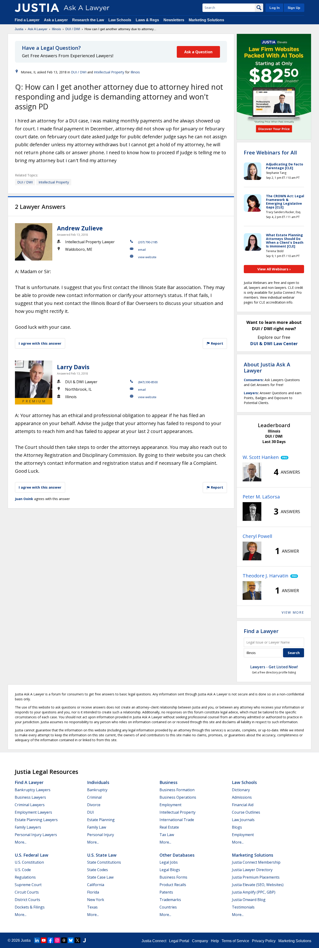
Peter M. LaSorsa (261, 497)
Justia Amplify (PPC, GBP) (253, 892)
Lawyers (251, 393)
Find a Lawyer (27, 20)
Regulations (25, 877)
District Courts (27, 899)
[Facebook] (50, 940)
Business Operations (178, 797)
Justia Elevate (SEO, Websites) (258, 884)
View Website (147, 257)
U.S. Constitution (29, 862)
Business (168, 782)
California (95, 884)
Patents (166, 892)
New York (95, 899)
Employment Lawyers (33, 812)
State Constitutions (104, 862)
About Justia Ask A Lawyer (267, 367)
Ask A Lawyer (37, 29)
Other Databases (177, 855)
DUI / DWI (72, 29)
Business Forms (173, 877)
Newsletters (173, 20)
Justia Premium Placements (256, 877)
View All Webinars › (274, 269)
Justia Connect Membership (256, 862)
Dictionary (241, 789)
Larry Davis (73, 367)
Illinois (56, 29)
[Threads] (64, 940)
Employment (170, 804)
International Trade (177, 819)
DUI (90, 812)
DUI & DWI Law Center (274, 343)
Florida (93, 892)
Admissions (242, 797)
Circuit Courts (27, 892)
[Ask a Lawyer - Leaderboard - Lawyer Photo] (252, 472)
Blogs (237, 827)
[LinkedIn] (37, 940)
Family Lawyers (28, 827)
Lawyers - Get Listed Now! (274, 666)
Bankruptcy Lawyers (32, 789)
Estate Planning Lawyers (36, 819)
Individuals (98, 782)
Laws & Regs (147, 20)
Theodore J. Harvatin (265, 575)
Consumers (253, 380)
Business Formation (177, 789)
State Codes (97, 869)
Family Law (96, 827)
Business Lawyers (30, 797)
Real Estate (169, 827)
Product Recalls (173, 884)
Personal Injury (100, 834)
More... (20, 842)
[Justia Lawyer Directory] (84, 940)
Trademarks (170, 899)
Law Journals (243, 819)
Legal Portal (179, 941)
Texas (92, 907)
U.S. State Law (102, 855)
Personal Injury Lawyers (36, 834)
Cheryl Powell (257, 536)
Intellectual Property (109, 72)
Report (216, 343)
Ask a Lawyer (56, 20)
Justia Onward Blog (249, 899)
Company (200, 941)
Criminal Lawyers (30, 804)
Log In (274, 8)
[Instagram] (57, 940)
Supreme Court (28, 884)
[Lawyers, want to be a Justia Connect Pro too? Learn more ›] (283, 457)
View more (293, 612)
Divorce (93, 804)
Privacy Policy (264, 941)
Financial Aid (242, 804)
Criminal (94, 797)
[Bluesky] (71, 940)
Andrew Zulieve (80, 228)
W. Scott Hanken (261, 457)
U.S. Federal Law (31, 855)
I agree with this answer (40, 343)
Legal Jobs (169, 862)
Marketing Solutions (206, 20)
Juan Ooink (24, 499)
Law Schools (119, 20)
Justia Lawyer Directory (252, 869)
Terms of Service (235, 941)
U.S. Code (23, 869)
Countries (168, 907)
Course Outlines (246, 812)
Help (215, 941)
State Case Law (100, 877)
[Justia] (37, 8)
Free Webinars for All (270, 152)
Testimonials (243, 907)
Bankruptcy (97, 789)
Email (142, 249)
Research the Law (88, 20)
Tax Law (167, 834)
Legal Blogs (170, 869)
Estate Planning (101, 819)
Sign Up (294, 8)
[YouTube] (43, 940)
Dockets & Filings (30, 907)
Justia (19, 29)
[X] (77, 940)
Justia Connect (154, 941)
